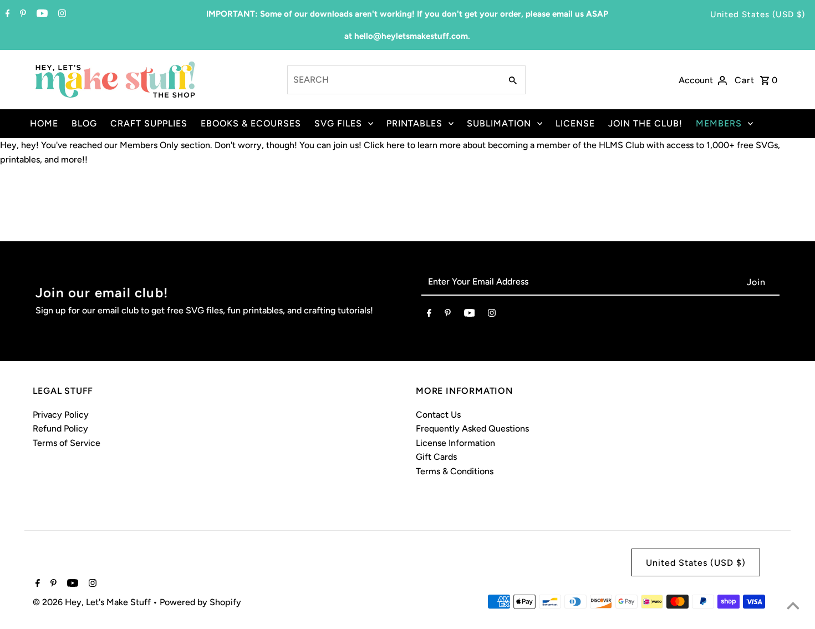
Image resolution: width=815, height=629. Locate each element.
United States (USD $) (757, 14)
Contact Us (438, 414)
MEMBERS (719, 123)
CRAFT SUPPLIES (148, 123)
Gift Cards (436, 457)
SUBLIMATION (499, 123)
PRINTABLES (414, 123)
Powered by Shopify (200, 602)
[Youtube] (41, 14)
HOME (44, 123)
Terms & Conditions (454, 471)
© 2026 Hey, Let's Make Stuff (93, 602)
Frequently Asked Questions (472, 428)
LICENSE (575, 123)
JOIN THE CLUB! (645, 123)
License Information (455, 443)
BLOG (84, 123)
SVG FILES (338, 123)
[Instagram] (60, 14)
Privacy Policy (61, 414)
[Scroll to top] (793, 607)
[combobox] (393, 80)
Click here (384, 145)
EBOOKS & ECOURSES (251, 123)
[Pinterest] (21, 14)
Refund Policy (60, 428)
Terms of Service (66, 443)
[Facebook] (6, 14)
